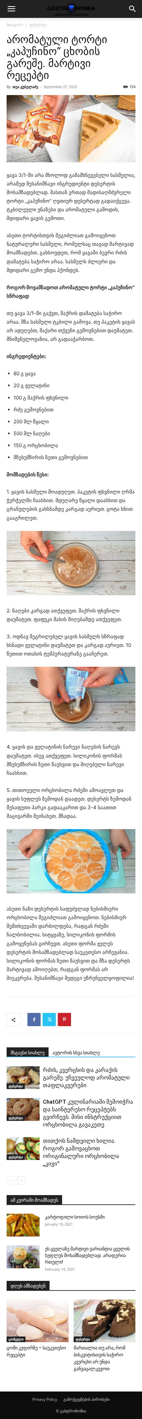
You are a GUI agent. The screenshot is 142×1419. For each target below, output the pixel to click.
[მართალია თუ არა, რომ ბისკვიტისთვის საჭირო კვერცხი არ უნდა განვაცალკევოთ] (105, 1320)
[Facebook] (34, 1019)
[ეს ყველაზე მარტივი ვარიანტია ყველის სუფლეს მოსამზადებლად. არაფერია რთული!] (23, 1256)
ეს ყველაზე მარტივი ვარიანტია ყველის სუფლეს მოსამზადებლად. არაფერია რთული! (87, 1255)
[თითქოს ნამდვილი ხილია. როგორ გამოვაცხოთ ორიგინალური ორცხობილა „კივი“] (23, 1148)
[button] (11, 9)
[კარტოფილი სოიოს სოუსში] (23, 1225)
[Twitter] (49, 1019)
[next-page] (21, 1180)
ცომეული (16, 1339)
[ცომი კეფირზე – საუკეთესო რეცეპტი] (38, 1320)
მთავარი (15, 24)
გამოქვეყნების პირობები (86, 1399)
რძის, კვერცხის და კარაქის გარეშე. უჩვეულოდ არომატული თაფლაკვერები (86, 1077)
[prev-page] (11, 1180)
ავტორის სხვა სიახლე (76, 1052)
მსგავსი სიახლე (28, 1052)
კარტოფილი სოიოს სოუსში (75, 1217)
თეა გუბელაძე (25, 86)
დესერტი (38, 24)
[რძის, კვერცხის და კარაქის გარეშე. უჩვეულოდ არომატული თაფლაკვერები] (23, 1077)
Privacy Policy (44, 1399)
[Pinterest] (64, 1019)
